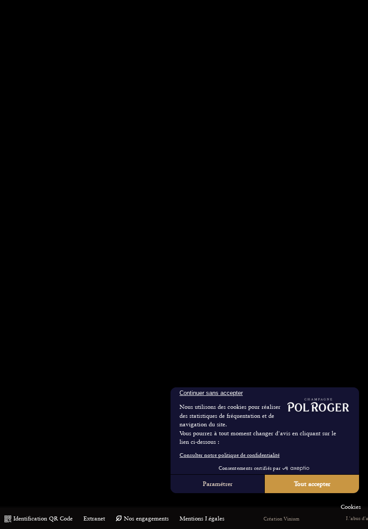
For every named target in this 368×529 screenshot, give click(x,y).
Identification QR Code (43, 518)
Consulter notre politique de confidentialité (230, 455)
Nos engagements (146, 518)
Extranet (94, 518)
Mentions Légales (202, 518)
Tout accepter (312, 483)
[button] (350, 507)
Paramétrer (217, 483)
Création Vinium (281, 519)
